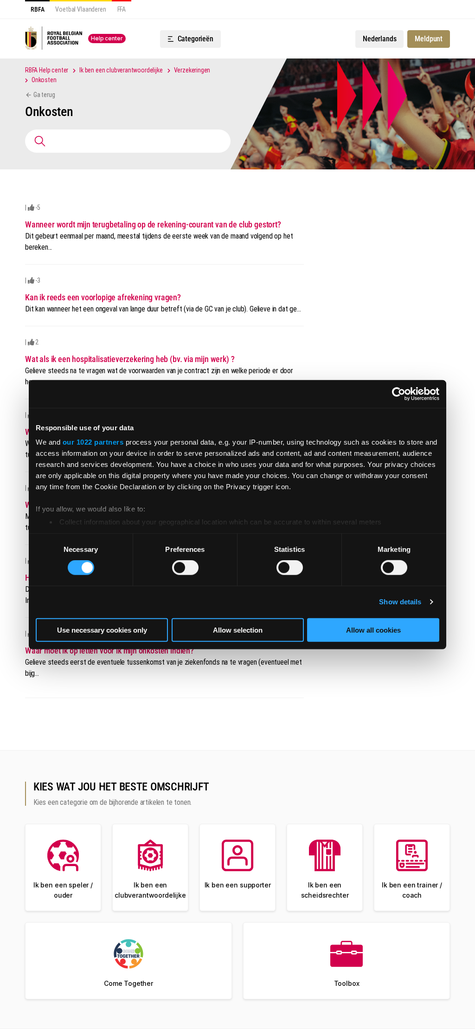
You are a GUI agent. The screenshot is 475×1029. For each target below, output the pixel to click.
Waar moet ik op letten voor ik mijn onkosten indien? (109, 650)
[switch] (185, 567)
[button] (190, 39)
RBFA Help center (46, 70)
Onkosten (44, 80)
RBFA (37, 9)
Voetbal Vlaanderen (80, 9)
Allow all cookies (373, 630)
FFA (121, 9)
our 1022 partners (93, 442)
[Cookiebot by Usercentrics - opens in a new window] (398, 394)
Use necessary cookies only (102, 630)
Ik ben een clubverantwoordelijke (120, 70)
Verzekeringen (192, 70)
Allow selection (238, 630)
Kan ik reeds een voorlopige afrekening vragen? (103, 297)
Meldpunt (429, 38)
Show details (400, 602)
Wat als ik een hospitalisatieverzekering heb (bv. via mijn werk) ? (129, 359)
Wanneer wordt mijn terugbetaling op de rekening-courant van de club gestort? (153, 224)
